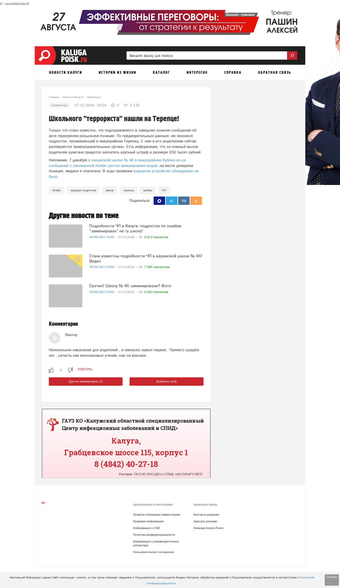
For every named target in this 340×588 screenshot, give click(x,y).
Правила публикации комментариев (156, 514)
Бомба (57, 190)
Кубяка (147, 190)
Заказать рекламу (205, 521)
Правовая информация (148, 521)
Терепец (128, 190)
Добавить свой (166, 381)
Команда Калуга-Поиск (208, 528)
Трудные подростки (83, 190)
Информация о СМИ (146, 528)
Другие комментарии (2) (85, 381)
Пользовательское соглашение (153, 552)
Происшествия (102, 237)
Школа (110, 190)
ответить (84, 369)
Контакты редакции (206, 514)
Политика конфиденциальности (154, 534)
